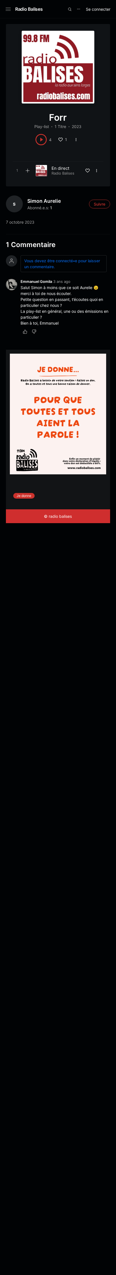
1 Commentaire (30, 245)
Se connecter (98, 9)
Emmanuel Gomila (36, 281)
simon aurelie (44, 201)
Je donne (24, 496)
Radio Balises (29, 9)
